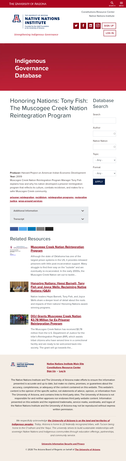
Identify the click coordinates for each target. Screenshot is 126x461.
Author (96, 127)
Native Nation (100, 140)
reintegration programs (61, 197)
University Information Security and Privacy (63, 444)
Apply (99, 181)
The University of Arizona (87, 449)
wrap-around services (30, 201)
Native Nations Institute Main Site (65, 363)
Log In (110, 33)
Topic (96, 154)
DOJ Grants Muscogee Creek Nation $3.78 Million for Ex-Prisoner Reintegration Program (56, 319)
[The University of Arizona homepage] (30, 4)
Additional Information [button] (26, 210)
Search (96, 114)
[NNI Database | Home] (35, 25)
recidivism (41, 197)
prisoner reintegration (22, 197)
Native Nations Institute (101, 16)
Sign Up (109, 25)
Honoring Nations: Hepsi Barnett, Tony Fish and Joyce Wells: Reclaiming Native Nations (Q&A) (58, 287)
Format (96, 167)
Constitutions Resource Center (97, 12)
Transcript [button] (19, 219)
